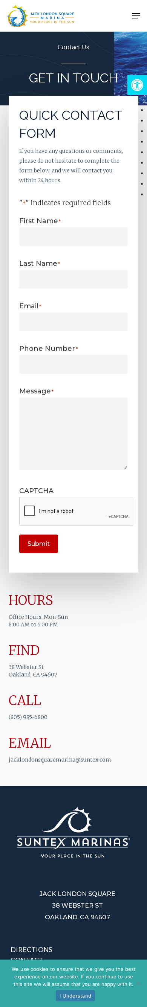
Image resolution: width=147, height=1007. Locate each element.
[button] (137, 85)
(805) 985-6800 (28, 717)
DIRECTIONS (31, 949)
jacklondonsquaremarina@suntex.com (60, 759)
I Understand (75, 996)
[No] (137, 983)
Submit (39, 543)
